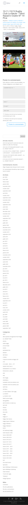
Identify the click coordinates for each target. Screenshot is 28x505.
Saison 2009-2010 (7, 437)
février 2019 (6, 250)
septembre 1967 (7, 328)
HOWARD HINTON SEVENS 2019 (11, 382)
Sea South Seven (7, 462)
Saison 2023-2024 (7, 455)
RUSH (4, 428)
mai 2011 (5, 303)
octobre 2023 (6, 195)
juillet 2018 (5, 264)
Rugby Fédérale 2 (7, 423)
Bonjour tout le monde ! (19, 167)
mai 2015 (5, 278)
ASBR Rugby (6, 343)
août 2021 (5, 220)
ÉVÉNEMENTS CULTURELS (9, 368)
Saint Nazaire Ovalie (13, 27)
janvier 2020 (6, 225)
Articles (4, 341)
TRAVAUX (5, 476)
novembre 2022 (6, 200)
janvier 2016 (6, 273)
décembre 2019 (6, 227)
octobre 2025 (6, 188)
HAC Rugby (5, 378)
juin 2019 (5, 241)
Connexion (5, 484)
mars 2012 (5, 294)
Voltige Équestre (7, 478)
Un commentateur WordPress (10, 169)
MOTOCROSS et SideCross (9, 403)
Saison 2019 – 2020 (7, 448)
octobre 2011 (6, 298)
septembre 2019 (7, 234)
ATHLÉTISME (6, 345)
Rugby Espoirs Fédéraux (8, 421)
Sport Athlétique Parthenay (9, 469)
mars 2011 (5, 307)
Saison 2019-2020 (14, 24)
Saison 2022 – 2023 (7, 453)
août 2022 (5, 207)
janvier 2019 (6, 252)
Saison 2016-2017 (7, 444)
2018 (4, 334)
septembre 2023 (7, 197)
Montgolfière (6, 400)
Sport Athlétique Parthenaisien (10, 467)
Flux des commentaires (8, 489)
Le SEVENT (5, 393)
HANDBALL (6, 380)
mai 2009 (5, 316)
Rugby (16, 26)
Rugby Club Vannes (7, 419)
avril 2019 (5, 246)
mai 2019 (5, 243)
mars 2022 (5, 209)
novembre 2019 (6, 230)
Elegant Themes (13, 501)
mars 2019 (5, 248)
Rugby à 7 (5, 416)
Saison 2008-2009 (7, 435)
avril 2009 (5, 319)
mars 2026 (5, 179)
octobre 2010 (6, 310)
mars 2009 (5, 321)
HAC (4, 375)
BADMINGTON (6, 350)
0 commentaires (11, 29)
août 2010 (5, 312)
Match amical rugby (7, 398)
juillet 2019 (5, 239)
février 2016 (6, 271)
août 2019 (5, 236)
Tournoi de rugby (7, 474)
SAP (4, 460)
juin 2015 (5, 275)
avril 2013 (5, 291)
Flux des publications (8, 487)
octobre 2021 (6, 216)
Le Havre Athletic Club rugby (9, 391)
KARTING (5, 387)
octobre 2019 (6, 232)
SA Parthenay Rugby (8, 430)
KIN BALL (5, 389)
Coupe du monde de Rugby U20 (10, 359)
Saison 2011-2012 (7, 442)
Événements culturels (8, 371)
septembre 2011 (7, 300)
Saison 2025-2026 (7, 458)
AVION (4, 348)
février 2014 (6, 282)
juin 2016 (5, 268)
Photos (12, 26)
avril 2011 (5, 305)
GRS (4, 373)
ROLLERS (5, 412)
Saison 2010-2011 (7, 439)
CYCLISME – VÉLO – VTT (9, 364)
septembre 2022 (7, 204)
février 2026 (6, 181)
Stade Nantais (6, 471)
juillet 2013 (5, 287)
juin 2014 (5, 280)
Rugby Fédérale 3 (7, 426)
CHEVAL (5, 357)
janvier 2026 (6, 184)
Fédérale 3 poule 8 (13, 20)
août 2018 (5, 262)
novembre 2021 (6, 213)
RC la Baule (19, 22)
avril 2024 (5, 193)
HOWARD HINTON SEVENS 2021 (11, 384)
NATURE (5, 405)
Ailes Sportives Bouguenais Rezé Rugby (12, 336)
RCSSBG (5, 410)
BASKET (5, 352)
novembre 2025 (6, 186)
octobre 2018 (6, 257)
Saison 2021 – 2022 (7, 451)
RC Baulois (13, 22)
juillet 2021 (5, 223)
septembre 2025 (7, 191)
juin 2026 (5, 177)
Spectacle (5, 464)
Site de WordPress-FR (8, 491)
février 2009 (6, 323)
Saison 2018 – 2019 (7, 446)
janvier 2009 (6, 326)
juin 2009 (5, 314)
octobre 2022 (6, 202)
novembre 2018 (6, 255)
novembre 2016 (6, 266)
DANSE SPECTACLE (7, 366)
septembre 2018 (7, 259)
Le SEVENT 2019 (7, 396)
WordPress (14, 503)
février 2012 (6, 296)
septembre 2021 (7, 218)
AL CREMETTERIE (7, 339)
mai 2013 (5, 289)
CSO (4, 361)
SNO (21, 24)
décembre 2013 (6, 284)
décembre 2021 (6, 211)
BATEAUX (5, 355)
